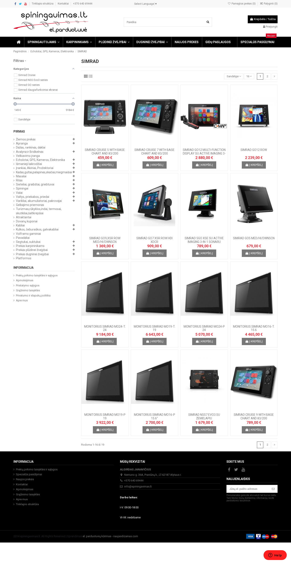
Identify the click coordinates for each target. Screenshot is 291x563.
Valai (19, 192)
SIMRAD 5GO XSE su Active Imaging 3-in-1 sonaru (204, 240)
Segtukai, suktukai (28, 242)
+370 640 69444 (82, 3)
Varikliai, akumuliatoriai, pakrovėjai (39, 201)
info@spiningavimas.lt (138, 486)
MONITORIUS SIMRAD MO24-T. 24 (105, 328)
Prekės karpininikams (30, 246)
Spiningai (22, 188)
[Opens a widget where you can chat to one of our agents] (275, 555)
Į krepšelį (107, 164)
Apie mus (22, 300)
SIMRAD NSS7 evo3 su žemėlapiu (204, 416)
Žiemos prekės (26, 139)
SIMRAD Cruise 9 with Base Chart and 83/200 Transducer (254, 418)
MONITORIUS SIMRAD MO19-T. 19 (154, 328)
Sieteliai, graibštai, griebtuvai (35, 184)
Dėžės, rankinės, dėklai (30, 147)
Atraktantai (23, 217)
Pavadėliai (23, 237)
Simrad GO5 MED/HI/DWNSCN (254, 238)
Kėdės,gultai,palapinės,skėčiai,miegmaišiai (44, 172)
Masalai (21, 176)
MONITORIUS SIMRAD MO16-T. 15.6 (254, 328)
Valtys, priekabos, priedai (32, 196)
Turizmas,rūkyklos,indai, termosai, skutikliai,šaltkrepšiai (39, 211)
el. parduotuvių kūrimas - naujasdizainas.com (110, 536)
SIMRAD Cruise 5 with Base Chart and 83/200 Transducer (105, 153)
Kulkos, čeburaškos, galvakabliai (37, 229)
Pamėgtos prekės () (243, 3)
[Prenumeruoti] (273, 489)
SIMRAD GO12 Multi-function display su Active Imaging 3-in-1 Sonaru (204, 153)
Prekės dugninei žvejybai (32, 254)
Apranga (22, 143)
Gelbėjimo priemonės (30, 205)
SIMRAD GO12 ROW (254, 150)
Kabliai (20, 225)
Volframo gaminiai (28, 233)
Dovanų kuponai (26, 221)
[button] (43, 42)
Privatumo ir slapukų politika (33, 295)
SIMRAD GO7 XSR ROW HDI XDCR (154, 240)
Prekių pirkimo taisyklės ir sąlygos (37, 275)
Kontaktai (63, 3)
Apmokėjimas (24, 280)
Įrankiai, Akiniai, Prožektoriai (34, 168)
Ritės (19, 180)
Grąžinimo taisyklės (28, 290)
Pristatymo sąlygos (27, 285)
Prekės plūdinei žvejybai (32, 250)
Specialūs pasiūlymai (29, 474)
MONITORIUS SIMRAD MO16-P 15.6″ (154, 416)
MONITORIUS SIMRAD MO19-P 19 (104, 416)
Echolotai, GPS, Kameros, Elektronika (40, 160)
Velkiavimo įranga (28, 156)
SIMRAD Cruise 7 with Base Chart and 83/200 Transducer (154, 153)
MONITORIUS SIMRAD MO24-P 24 (204, 328)
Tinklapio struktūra (43, 3)
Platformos (23, 258)
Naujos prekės (25, 479)
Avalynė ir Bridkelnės (29, 151)
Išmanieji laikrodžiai (29, 164)
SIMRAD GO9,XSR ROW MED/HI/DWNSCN (104, 240)
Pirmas (19, 131)
